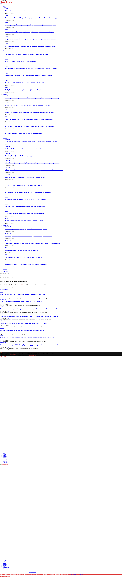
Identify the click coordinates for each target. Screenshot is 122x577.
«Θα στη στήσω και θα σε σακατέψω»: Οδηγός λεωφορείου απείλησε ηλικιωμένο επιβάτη (30, 46)
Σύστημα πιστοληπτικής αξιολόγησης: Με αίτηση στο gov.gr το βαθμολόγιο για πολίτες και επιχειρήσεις (29, 309)
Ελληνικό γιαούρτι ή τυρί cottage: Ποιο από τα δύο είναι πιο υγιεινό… (24, 185)
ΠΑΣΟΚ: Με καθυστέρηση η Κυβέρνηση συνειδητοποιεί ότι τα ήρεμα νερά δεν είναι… (29, 119)
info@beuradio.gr (14, 354)
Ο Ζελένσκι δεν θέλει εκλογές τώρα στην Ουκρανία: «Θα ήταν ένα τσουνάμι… (27, 54)
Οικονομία (5, 138)
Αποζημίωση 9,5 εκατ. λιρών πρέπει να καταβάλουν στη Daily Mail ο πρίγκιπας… (27, 90)
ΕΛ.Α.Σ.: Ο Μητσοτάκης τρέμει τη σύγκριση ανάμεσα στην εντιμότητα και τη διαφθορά (29, 112)
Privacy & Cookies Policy (5, 576)
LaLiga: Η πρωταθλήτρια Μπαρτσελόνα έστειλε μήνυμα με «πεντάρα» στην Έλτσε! (28, 236)
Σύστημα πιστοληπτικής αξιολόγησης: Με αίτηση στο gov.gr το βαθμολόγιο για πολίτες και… (31, 141)
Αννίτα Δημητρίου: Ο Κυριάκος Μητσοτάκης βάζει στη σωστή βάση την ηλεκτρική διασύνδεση (32, 98)
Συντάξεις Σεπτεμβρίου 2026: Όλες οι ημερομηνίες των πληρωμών (24, 156)
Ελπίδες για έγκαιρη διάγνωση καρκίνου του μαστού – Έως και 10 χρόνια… (26, 199)
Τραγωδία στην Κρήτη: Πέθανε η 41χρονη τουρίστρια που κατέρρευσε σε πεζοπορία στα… (30, 39)
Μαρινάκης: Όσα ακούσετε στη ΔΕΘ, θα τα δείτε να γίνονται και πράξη (25, 133)
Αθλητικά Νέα (6, 225)
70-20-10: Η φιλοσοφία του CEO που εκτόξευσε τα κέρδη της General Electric (27, 148)
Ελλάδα (4, 7)
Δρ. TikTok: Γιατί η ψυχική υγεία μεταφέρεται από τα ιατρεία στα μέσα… (25, 206)
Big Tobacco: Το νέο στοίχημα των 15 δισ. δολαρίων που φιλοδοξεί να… (25, 177)
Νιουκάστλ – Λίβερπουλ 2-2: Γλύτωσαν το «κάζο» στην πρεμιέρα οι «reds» (26, 264)
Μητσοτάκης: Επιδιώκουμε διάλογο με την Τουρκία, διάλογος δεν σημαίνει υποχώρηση (29, 126)
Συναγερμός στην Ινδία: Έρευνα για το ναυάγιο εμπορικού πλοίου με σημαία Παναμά (28, 75)
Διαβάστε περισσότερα (78, 574)
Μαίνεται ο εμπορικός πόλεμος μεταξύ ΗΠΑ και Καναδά (20, 61)
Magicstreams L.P (32, 355)
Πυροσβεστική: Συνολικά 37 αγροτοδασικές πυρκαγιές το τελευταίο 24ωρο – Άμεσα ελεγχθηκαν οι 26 (29, 316)
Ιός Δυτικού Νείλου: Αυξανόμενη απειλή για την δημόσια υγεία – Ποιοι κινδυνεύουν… (28, 192)
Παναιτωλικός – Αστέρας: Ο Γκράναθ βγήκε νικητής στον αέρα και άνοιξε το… (27, 257)
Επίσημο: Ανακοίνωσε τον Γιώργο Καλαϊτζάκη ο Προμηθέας (22, 250)
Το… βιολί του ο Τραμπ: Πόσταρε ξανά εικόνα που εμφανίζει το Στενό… (25, 82)
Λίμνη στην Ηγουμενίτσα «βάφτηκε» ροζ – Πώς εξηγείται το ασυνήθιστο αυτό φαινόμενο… (30, 25)
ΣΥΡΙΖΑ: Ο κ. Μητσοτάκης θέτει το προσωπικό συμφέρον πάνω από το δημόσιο (27, 105)
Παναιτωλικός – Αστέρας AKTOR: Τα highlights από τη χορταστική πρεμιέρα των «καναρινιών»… (32, 243)
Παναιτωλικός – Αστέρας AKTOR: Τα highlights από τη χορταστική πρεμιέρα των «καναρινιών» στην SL (29, 345)
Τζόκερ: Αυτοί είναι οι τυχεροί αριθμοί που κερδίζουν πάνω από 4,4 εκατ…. (26, 11)
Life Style (5, 269)
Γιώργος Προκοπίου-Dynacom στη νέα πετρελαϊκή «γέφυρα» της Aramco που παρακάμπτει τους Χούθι (34, 170)
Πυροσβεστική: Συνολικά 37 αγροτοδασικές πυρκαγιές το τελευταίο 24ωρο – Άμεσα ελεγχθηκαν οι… (33, 18)
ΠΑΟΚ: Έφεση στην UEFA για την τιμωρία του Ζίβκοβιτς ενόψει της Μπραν (26, 229)
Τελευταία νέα (4, 289)
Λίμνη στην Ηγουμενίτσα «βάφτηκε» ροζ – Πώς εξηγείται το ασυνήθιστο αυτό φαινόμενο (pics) (27, 337)
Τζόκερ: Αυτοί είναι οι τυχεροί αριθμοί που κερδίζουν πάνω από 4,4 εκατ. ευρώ (22, 294)
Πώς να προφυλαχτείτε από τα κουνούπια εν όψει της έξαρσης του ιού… (25, 213)
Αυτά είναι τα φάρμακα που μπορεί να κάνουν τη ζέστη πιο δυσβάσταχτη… (26, 220)
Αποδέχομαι (70, 574)
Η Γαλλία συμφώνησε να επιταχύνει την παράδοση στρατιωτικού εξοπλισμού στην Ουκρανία (31, 68)
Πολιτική (5, 94)
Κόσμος (4, 50)
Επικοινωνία (5, 271)
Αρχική (4, 6)
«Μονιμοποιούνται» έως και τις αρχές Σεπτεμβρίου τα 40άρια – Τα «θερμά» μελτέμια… (29, 32)
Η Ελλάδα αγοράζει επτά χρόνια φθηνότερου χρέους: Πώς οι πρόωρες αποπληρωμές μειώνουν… (32, 163)
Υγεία (4, 181)
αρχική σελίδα (22, 284)
